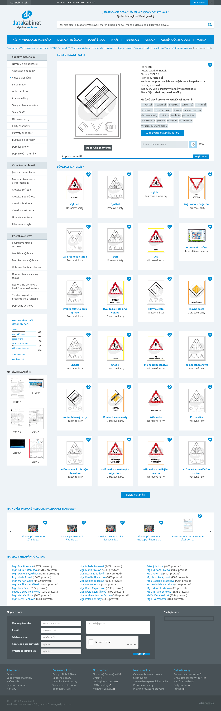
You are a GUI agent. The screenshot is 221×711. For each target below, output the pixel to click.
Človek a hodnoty (22, 203)
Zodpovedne (181, 685)
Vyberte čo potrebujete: (24, 650)
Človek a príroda (21, 189)
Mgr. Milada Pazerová (91, 566)
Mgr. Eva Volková (156, 599)
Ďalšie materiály (135, 494)
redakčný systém (36, 704)
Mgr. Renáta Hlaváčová (92, 577)
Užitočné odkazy (61, 677)
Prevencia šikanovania (186, 674)
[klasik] (193, 144)
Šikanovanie (140, 677)
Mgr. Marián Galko (22, 580)
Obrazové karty (21, 119)
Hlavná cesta (156, 309)
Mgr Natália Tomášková (25, 584)
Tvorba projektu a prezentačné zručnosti (25, 296)
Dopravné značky (196, 247)
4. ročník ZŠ (64, 48)
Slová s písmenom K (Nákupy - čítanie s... (149, 538)
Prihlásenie (199, 2)
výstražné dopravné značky (154, 126)
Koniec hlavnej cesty (154, 144)
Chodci (75, 364)
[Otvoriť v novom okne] (206, 704)
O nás (114, 39)
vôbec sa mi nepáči (20, 348)
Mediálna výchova (22, 253)
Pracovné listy (20, 98)
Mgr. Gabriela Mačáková (161, 580)
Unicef (96, 677)
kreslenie (175, 115)
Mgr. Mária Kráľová (90, 570)
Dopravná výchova (22, 305)
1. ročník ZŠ (146, 104)
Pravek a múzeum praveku (148, 688)
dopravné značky (149, 115)
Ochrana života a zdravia (26, 267)
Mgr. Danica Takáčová (91, 580)
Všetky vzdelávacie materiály (32, 39)
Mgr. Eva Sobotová (89, 584)
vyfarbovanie (185, 120)
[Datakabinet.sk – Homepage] (27, 17)
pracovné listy (189, 115)
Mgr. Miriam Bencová (159, 591)
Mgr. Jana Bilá (20, 588)
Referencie (132, 39)
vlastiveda (172, 120)
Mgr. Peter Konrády (90, 599)
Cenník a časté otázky (175, 39)
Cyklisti (74, 204)
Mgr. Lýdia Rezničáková (92, 591)
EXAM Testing (101, 685)
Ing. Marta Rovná (22, 577)
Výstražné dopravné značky (178, 48)
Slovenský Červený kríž (106, 674)
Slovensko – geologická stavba (150, 681)
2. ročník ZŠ (174, 104)
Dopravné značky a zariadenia (148, 48)
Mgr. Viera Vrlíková (22, 595)
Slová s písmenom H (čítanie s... (33, 538)
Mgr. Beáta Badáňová (91, 573)
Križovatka (156, 417)
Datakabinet (13, 48)
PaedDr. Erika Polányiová (26, 591)
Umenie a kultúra (22, 217)
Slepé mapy (19, 84)
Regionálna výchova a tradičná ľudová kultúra (25, 286)
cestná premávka (163, 110)
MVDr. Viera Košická (158, 595)
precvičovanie (148, 120)
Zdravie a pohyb (21, 224)
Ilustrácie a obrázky (23, 139)
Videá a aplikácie (21, 77)
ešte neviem (17, 338)
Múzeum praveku (103, 688)
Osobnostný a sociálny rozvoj (25, 275)
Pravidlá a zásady (143, 685)
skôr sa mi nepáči (20, 343)
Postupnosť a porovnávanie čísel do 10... (188, 538)
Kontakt (202, 39)
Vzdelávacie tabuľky (23, 70)
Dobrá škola (96, 39)
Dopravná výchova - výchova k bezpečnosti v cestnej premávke (102, 48)
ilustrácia (164, 115)
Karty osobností (21, 126)
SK (211, 2)
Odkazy (150, 39)
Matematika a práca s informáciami (23, 180)
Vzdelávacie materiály (19, 677)
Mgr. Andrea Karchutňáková (95, 595)
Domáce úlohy (20, 146)
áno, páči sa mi (18, 334)
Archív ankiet (18, 359)
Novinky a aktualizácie (25, 63)
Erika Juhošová (155, 566)
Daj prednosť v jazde (196, 204)
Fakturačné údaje (17, 685)
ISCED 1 (53, 48)
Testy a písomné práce (25, 105)
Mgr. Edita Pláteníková (25, 570)
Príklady (178, 688)
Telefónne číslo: (20, 637)
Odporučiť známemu (98, 147)
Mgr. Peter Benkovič (23, 599)
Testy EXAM (18, 112)
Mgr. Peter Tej (155, 573)
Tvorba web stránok (16, 704)
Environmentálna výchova (22, 244)
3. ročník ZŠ (187, 104)
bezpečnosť (146, 110)
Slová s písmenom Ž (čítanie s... (71, 538)
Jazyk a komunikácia (23, 172)
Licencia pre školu (69, 39)
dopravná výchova (192, 110)
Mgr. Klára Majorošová (92, 588)
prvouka (161, 120)
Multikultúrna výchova (25, 260)
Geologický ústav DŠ (104, 681)
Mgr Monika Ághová (158, 577)
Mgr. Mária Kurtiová (158, 588)
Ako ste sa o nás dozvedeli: (25, 643)
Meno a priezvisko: (21, 623)
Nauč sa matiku (183, 681)
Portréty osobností (22, 132)
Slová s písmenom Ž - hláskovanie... (110, 538)
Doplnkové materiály (24, 153)
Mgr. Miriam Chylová (159, 570)
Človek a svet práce (23, 210)
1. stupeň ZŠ (160, 104)
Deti (115, 256)
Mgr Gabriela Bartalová (160, 584)
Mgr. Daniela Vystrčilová (26, 573)
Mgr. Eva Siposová (22, 566)
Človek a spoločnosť (23, 196)
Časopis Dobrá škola (64, 674)
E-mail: (15, 630)
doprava (178, 110)
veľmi (14, 329)
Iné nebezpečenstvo (156, 364)
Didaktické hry (20, 91)
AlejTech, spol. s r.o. (62, 704)
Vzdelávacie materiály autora (162, 132)
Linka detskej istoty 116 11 (189, 677)
